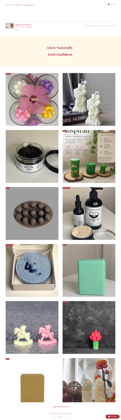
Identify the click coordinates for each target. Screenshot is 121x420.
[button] (114, 4)
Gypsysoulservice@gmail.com (15, 5)
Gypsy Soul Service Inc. (23, 25)
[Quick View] (89, 99)
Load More (60, 416)
